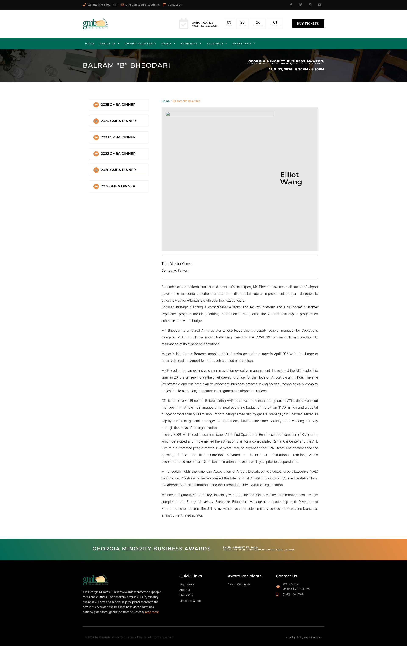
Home (90, 43)
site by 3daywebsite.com (304, 637)
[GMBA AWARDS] (183, 23)
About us (108, 43)
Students (215, 43)
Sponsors (189, 43)
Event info (241, 43)
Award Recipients (140, 43)
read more (152, 612)
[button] (119, 105)
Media (166, 43)
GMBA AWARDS (202, 22)
